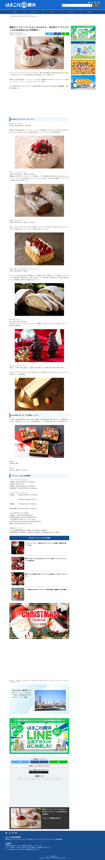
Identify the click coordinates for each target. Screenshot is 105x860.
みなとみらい (35, 778)
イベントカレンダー (40, 839)
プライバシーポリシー (20, 839)
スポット (90, 11)
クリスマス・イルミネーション (25, 778)
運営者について (9, 839)
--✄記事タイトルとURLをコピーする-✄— (19, 34)
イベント (71, 11)
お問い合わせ (30, 839)
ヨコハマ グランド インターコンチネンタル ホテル (50, 778)
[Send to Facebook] (57, 33)
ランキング (34, 11)
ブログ (15, 11)
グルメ (52, 11)
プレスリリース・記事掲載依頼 (54, 839)
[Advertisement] (52, 21)
